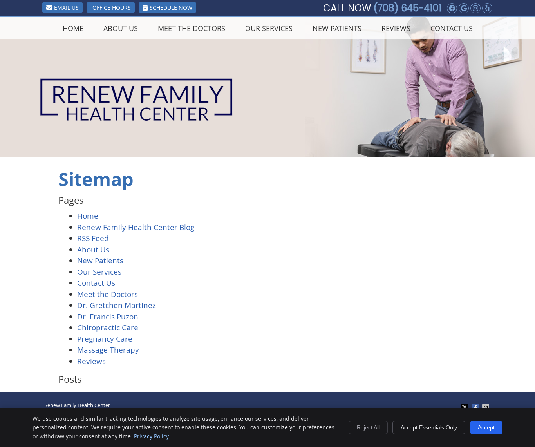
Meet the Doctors (191, 28)
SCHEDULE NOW (171, 7)
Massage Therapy (108, 350)
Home (73, 28)
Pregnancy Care (104, 339)
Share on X (465, 407)
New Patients (337, 28)
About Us (120, 28)
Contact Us (451, 28)
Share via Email (486, 407)
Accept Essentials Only (429, 427)
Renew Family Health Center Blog (135, 227)
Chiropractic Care (107, 327)
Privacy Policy (151, 436)
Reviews (395, 28)
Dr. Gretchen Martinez (116, 305)
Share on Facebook (476, 407)
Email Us (66, 7)
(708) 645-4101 (407, 8)
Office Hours (111, 7)
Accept (486, 427)
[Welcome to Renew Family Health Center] (136, 118)
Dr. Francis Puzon (107, 316)
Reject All (368, 427)
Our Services (269, 28)
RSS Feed (93, 238)
